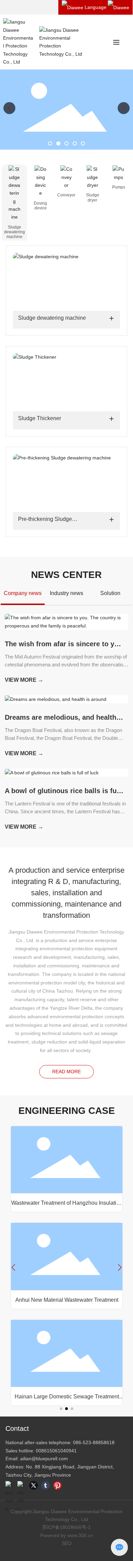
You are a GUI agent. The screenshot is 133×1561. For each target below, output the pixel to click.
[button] (50, 143)
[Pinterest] (57, 1485)
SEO (67, 1543)
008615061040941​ (56, 1450)
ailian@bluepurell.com (44, 1458)
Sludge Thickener (39, 418)
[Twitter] (33, 1485)
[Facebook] (9, 1485)
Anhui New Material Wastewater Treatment (66, 1300)
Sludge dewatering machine (52, 318)
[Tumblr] (45, 1485)
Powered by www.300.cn (66, 1535)
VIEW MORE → (24, 680)
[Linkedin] (21, 1485)
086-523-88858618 (94, 1442)
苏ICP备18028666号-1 (66, 1527)
